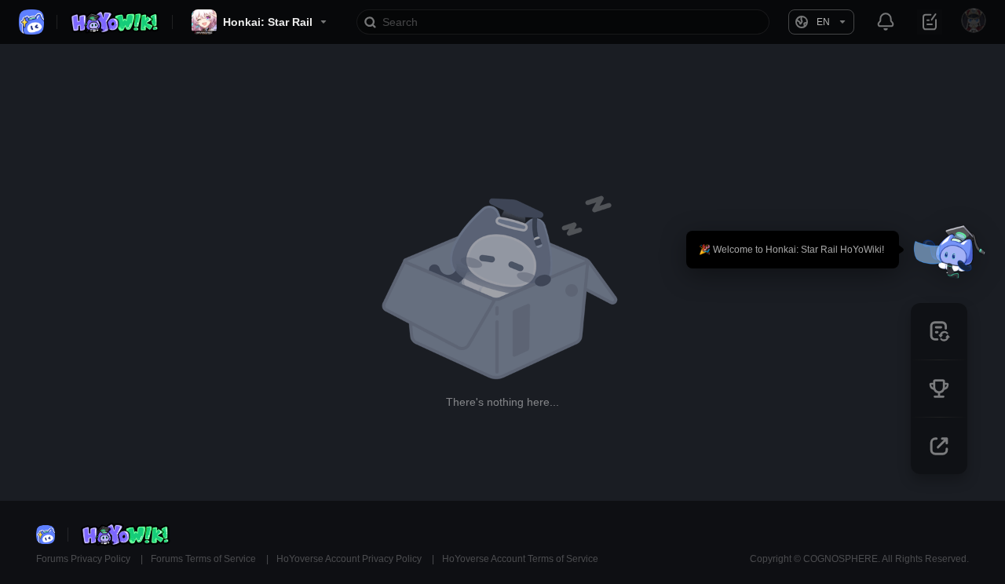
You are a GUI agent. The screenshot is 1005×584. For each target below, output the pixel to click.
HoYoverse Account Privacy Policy (350, 558)
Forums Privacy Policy (84, 558)
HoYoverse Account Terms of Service (520, 558)
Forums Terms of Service (204, 558)
